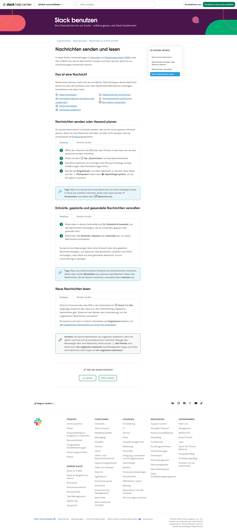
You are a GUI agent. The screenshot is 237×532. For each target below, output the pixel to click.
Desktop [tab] (64, 142)
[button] (87, 378)
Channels (95, 57)
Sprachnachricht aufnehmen (117, 98)
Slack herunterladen (43, 519)
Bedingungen (77, 519)
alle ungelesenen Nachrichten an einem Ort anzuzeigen (88, 324)
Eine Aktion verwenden (114, 102)
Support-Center (64, 41)
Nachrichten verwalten (162, 69)
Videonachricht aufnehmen (117, 94)
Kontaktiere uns (193, 4)
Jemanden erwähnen (70, 109)
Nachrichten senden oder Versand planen (163, 63)
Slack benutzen (80, 41)
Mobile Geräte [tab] (84, 142)
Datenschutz (63, 519)
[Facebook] (184, 403)
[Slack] (38, 463)
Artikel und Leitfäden (49, 4)
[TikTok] (201, 403)
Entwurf (76, 136)
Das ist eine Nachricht (162, 57)
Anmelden (174, 4)
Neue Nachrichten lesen (163, 74)
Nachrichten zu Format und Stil (103, 41)
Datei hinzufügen (68, 94)
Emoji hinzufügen (68, 105)
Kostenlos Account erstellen (219, 4)
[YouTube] (196, 403)
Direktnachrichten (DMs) (118, 57)
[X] (190, 403)
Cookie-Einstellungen (95, 519)
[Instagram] (178, 403)
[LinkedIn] (173, 403)
